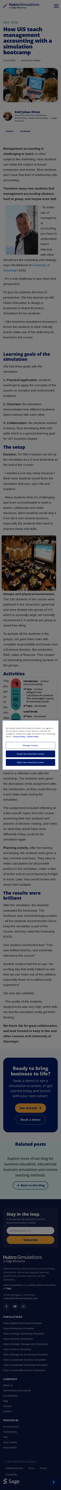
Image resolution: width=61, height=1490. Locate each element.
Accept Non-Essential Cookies (30, 754)
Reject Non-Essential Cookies (30, 762)
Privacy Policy (19, 736)
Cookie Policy (33, 736)
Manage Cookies (30, 745)
